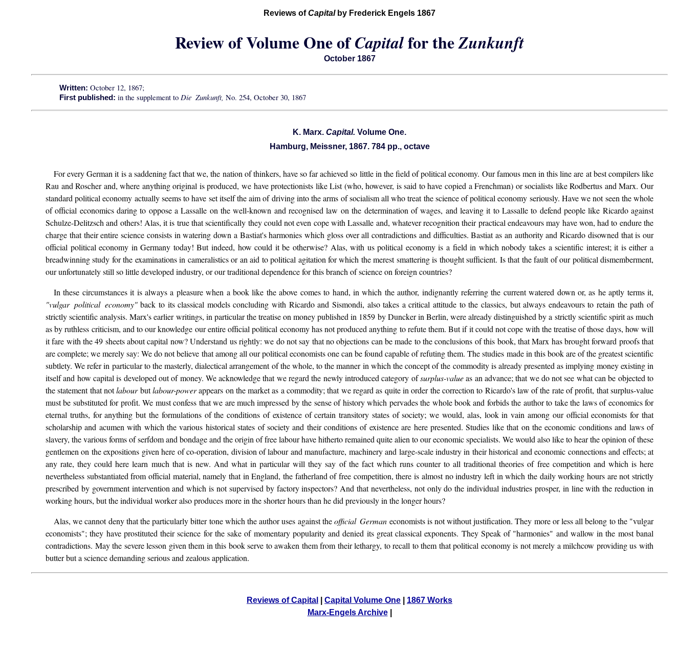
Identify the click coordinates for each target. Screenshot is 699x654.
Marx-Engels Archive (348, 612)
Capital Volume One (362, 600)
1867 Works (429, 600)
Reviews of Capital (282, 600)
